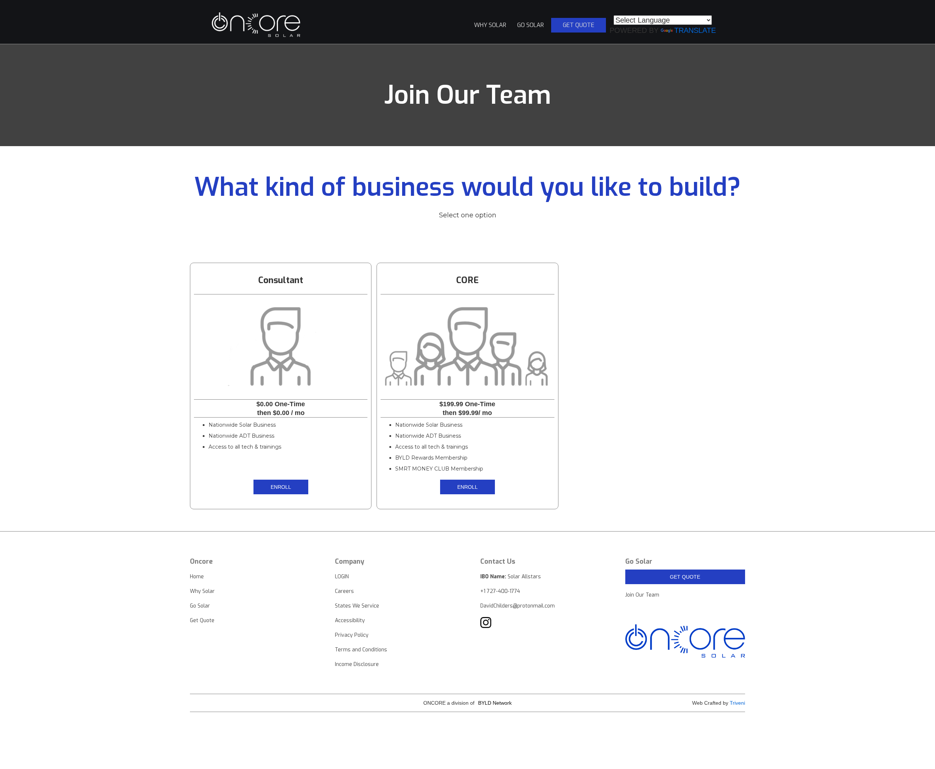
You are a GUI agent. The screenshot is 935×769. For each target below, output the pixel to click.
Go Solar (200, 605)
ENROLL (281, 487)
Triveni (737, 703)
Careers (344, 591)
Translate (695, 30)
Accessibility (350, 620)
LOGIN (342, 576)
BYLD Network (495, 703)
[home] (258, 25)
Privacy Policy (352, 635)
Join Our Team (642, 594)
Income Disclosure (357, 664)
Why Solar (202, 591)
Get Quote (202, 620)
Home (197, 576)
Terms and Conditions (361, 649)
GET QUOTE (685, 577)
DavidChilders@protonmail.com (517, 605)
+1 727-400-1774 (500, 591)
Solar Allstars (510, 576)
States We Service (357, 605)
